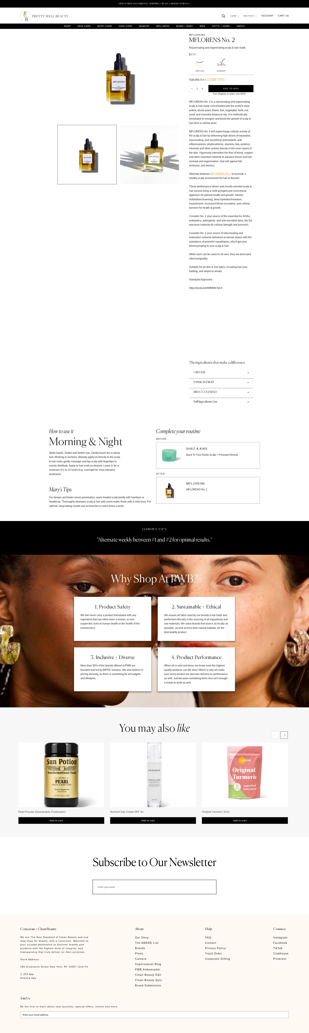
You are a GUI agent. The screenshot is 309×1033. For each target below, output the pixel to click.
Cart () (283, 16)
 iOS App (27, 974)
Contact (210, 943)
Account (267, 16)
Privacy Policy (215, 948)
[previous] (275, 735)
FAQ (208, 937)
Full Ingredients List (205, 401)
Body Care (105, 26)
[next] (284, 735)
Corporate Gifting (217, 958)
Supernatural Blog (148, 964)
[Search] (223, 16)
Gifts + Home (221, 26)
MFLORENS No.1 (221, 173)
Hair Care (125, 26)
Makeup (144, 26)
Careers (140, 958)
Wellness (162, 26)
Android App (28, 978)
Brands (140, 948)
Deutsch (249, 16)
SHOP (67, 26)
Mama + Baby (184, 26)
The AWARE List (147, 943)
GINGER (199, 372)
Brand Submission (148, 985)
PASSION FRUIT (204, 382)
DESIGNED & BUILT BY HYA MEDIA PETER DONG (50, 1028)
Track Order (213, 953)
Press (139, 953)
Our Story (142, 937)
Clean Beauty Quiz (148, 980)
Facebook (280, 943)
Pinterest (279, 958)
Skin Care (84, 26)
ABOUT (241, 26)
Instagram (280, 937)
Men (202, 26)
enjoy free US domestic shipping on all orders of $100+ (154, 4)
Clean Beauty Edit (148, 974)
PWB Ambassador (147, 969)
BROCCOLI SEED (205, 392)
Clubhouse (281, 953)
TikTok (278, 948)
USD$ (233, 16)
